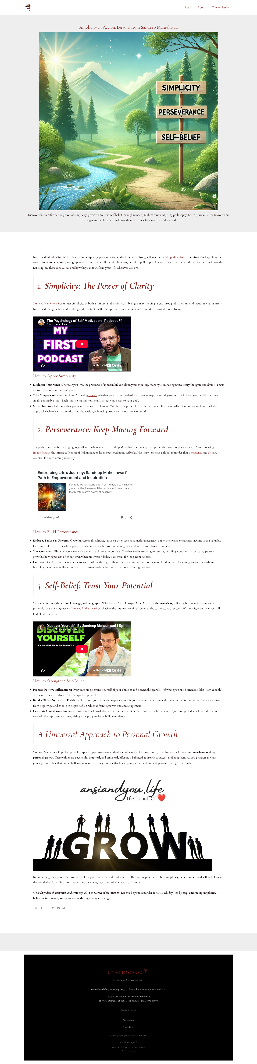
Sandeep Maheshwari (174, 257)
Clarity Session (221, 7)
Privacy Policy (128, 1027)
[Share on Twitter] (36, 908)
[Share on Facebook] (41, 908)
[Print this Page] (64, 908)
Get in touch (128, 1020)
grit (210, 452)
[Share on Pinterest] (52, 908)
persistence (195, 452)
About (201, 7)
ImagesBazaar (41, 452)
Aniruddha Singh (128, 1051)
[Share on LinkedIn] (47, 908)
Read (188, 7)
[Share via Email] (58, 908)
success (92, 395)
